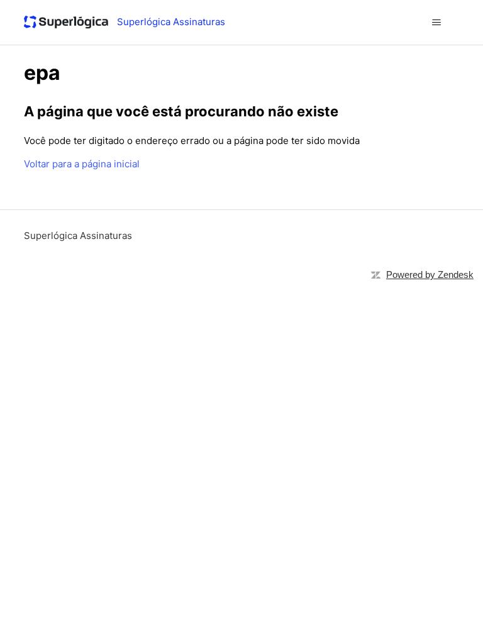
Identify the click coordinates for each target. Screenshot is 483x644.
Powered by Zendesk (430, 274)
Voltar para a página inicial (82, 164)
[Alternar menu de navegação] (436, 23)
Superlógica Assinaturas (78, 236)
